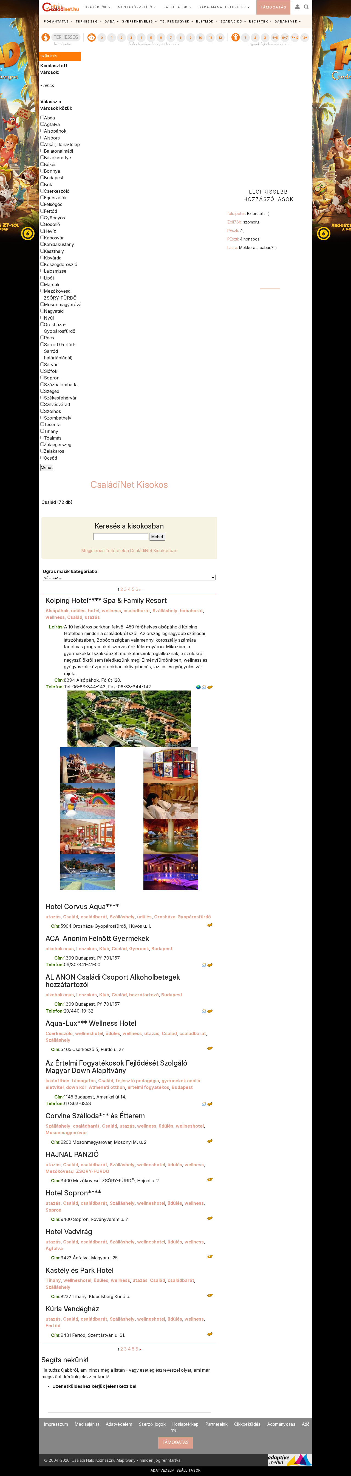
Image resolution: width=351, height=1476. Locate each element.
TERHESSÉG (87, 21)
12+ (304, 38)
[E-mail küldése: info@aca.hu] (204, 964)
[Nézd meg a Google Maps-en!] (210, 686)
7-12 (294, 38)
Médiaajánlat (87, 1424)
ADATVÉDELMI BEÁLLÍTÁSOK (176, 1470)
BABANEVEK (286, 21)
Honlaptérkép (185, 1424)
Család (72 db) (56, 502)
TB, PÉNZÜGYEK (174, 21)
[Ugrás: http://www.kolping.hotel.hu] (198, 686)
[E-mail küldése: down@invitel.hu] (204, 1103)
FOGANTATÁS (56, 21)
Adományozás (281, 1424)
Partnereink (216, 1424)
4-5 (275, 38)
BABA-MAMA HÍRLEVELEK (222, 7)
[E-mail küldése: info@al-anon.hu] (204, 1011)
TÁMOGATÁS (274, 7)
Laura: (252, 247)
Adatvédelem (119, 1424)
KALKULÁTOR (176, 7)
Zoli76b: (244, 222)
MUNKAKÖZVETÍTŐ (135, 7)
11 (210, 38)
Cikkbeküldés (247, 1424)
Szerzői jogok (152, 1424)
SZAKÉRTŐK (96, 7)
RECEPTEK (258, 21)
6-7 (285, 38)
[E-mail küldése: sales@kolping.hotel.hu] (204, 686)
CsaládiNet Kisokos (129, 484)
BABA (110, 21)
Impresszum (56, 1424)
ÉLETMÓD (205, 21)
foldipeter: (248, 213)
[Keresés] (306, 5)
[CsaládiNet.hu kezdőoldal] (61, 7)
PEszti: (235, 230)
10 (200, 38)
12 (220, 38)
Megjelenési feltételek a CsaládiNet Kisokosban (129, 550)
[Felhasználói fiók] (297, 5)
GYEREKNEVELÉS (137, 21)
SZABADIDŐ (231, 21)
